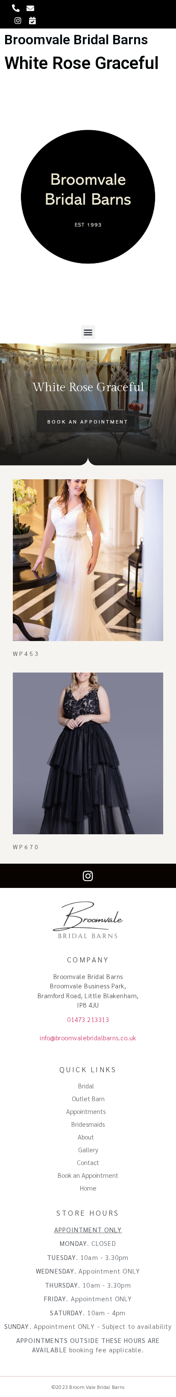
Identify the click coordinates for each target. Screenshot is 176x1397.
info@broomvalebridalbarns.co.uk (88, 1037)
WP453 (26, 653)
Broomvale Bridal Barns (76, 39)
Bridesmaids (88, 1124)
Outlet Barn (88, 1098)
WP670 (26, 846)
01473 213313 (88, 1019)
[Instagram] (88, 876)
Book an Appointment (88, 1175)
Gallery (88, 1149)
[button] (88, 332)
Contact (88, 1162)
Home (88, 1188)
